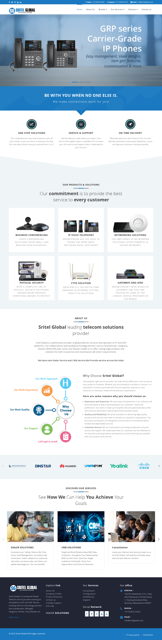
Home (79, 9)
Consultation (120, 547)
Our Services (117, 9)
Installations (88, 596)
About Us (90, 9)
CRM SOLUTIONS (71, 547)
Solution (132, 9)
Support (86, 600)
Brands (102, 9)
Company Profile (54, 593)
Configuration (89, 593)
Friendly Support (54, 603)
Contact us (146, 9)
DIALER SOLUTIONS (22, 547)
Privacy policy (133, 635)
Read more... (15, 617)
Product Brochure (54, 596)
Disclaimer (148, 635)
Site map (50, 606)
